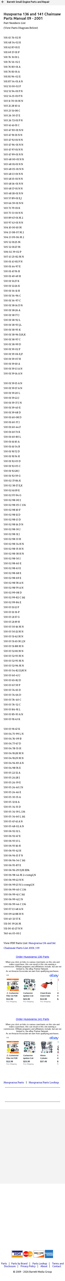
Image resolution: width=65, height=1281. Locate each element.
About (44, 1266)
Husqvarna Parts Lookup (44, 1082)
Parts (4, 1263)
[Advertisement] (32, 1146)
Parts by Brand (19, 1263)
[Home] (3, 2)
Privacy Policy (28, 1266)
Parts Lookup (39, 1263)
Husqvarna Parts (14, 1082)
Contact (56, 1266)
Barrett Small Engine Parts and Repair (28, 1)
